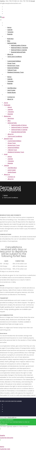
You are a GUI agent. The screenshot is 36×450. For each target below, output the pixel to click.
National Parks (11, 43)
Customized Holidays (14, 61)
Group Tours (11, 63)
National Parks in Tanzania (19, 48)
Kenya (9, 27)
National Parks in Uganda (19, 50)
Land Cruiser (11, 90)
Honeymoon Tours (13, 66)
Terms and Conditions (14, 57)
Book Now (10, 39)
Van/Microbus (11, 88)
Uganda (9, 30)
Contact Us (11, 97)
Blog (8, 41)
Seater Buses (11, 92)
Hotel (5, 74)
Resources (7, 36)
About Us (10, 54)
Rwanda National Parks (18, 52)
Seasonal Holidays (13, 68)
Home (6, 23)
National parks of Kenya (18, 45)
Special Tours (8, 59)
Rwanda (9, 34)
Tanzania (10, 32)
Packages (7, 25)
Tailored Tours (12, 70)
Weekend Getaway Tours (15, 72)
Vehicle (6, 86)
